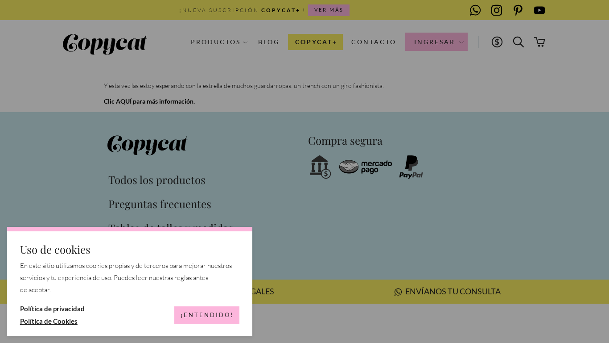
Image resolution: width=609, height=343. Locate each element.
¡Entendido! (207, 314)
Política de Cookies (49, 321)
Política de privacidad (52, 309)
